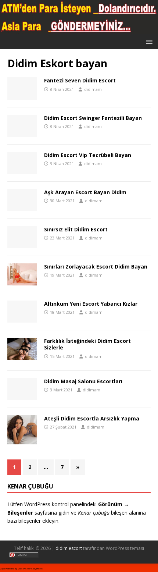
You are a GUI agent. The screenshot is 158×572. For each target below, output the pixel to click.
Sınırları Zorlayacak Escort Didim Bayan (95, 266)
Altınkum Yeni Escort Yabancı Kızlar (90, 303)
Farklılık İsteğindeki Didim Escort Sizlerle (87, 344)
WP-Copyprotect (35, 568)
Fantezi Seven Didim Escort (80, 80)
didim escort (68, 548)
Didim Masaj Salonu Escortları (83, 381)
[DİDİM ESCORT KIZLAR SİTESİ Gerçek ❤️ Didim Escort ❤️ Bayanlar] (79, 29)
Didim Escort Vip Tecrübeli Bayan (87, 155)
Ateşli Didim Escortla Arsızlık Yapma (91, 418)
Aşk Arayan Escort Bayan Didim (85, 192)
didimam (93, 89)
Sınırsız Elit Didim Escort (76, 229)
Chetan (21, 568)
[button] (148, 41)
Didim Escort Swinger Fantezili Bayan (93, 117)
